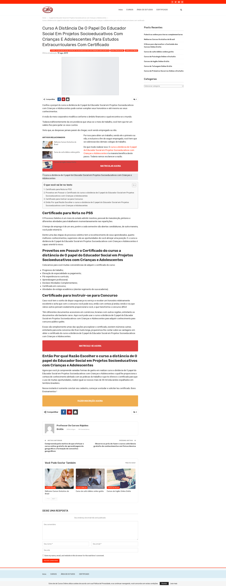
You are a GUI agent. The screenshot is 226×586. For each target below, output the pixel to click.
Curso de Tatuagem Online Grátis (158, 66)
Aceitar (164, 583)
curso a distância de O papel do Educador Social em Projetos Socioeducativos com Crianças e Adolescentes (110, 150)
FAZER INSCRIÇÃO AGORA (90, 401)
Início (121, 10)
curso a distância (131, 50)
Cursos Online (50, 487)
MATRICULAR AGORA (110, 166)
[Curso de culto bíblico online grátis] (47, 155)
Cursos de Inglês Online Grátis (65, 162)
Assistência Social (117, 50)
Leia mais (173, 583)
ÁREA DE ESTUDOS (145, 10)
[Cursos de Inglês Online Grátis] (47, 165)
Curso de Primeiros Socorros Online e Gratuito (164, 71)
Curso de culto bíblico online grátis (67, 152)
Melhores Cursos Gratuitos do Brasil (159, 39)
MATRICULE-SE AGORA (90, 346)
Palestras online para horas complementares (163, 35)
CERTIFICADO (162, 10)
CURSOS (129, 10)
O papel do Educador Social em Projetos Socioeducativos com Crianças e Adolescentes (80, 50)
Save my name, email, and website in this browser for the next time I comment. (74, 556)
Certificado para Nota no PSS (59, 189)
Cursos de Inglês (113, 487)
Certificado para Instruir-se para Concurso (64, 199)
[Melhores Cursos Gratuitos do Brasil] (47, 145)
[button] (133, 185)
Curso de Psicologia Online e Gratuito (160, 57)
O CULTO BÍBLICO (82, 487)
